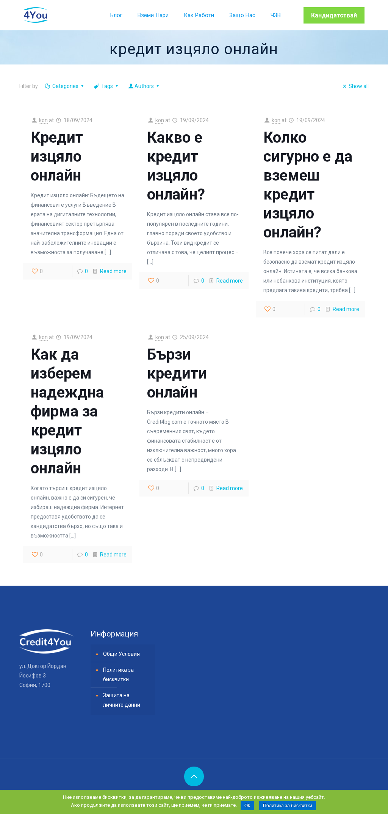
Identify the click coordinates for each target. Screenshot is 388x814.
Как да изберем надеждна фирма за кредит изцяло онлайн (67, 411)
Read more (113, 271)
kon (43, 120)
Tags (107, 86)
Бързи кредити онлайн (177, 373)
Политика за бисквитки (118, 674)
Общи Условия (121, 654)
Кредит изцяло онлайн (57, 156)
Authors (144, 86)
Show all (359, 86)
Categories (65, 86)
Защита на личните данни (121, 700)
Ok (247, 805)
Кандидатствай (334, 15)
